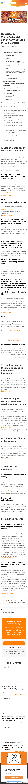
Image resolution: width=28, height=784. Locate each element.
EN (23, 102)
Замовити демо (14, 643)
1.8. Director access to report (11, 78)
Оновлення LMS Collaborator (9, 612)
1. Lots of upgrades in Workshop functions (13, 52)
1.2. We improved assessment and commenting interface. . (15, 58)
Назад (5, 31)
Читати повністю (19, 694)
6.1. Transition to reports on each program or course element (15, 96)
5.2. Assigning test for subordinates (13, 91)
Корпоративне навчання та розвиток (12, 713)
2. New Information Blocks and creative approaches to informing (12, 80)
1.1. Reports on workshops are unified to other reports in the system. (15, 55)
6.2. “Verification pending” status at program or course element (15, 99)
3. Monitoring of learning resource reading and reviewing (13, 84)
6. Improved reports (7, 93)
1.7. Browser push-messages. (11, 76)
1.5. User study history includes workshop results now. (15, 68)
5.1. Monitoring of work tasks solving (13, 90)
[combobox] (13, 3)
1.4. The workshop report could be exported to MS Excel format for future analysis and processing (15, 64)
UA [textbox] (12, 2)
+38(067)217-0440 (23, 3)
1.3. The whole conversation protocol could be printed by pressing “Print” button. (15, 60)
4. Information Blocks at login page (11, 87)
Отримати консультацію (14, 647)
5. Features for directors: (9, 88)
